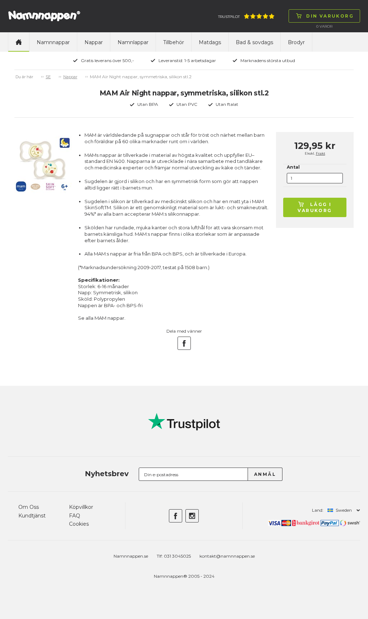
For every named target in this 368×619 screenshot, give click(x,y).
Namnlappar (133, 42)
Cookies (79, 524)
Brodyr (296, 42)
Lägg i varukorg (315, 207)
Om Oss (28, 507)
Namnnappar (53, 42)
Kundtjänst (32, 515)
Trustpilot (229, 16)
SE (48, 76)
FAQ (74, 515)
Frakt (320, 153)
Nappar (93, 42)
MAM (100, 318)
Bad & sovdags (254, 42)
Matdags (210, 42)
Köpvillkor (81, 507)
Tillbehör (173, 42)
